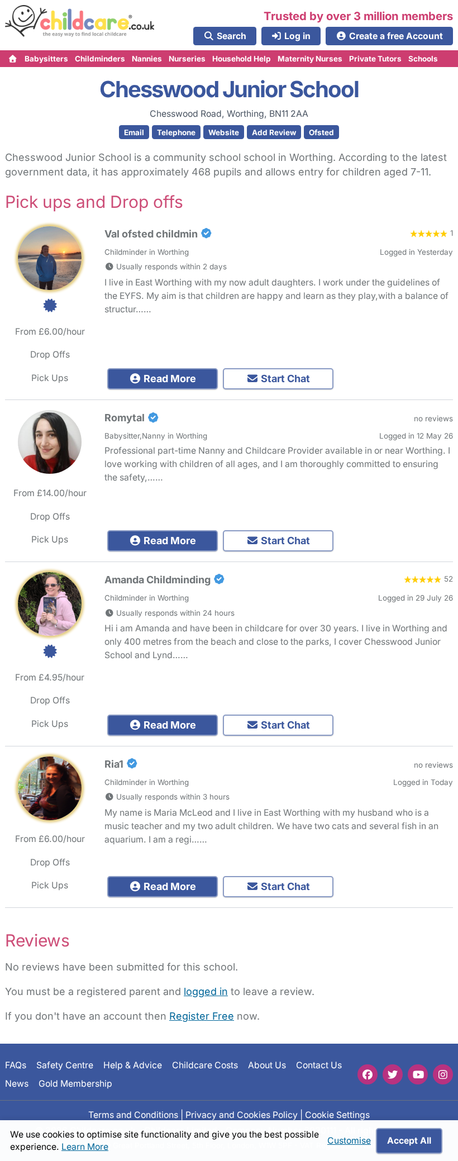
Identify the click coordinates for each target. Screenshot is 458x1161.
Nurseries (187, 58)
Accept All (409, 1140)
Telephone (176, 132)
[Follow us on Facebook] (367, 1074)
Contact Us (319, 1065)
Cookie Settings (337, 1115)
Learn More (84, 1146)
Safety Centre (64, 1065)
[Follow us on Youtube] (418, 1074)
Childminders (100, 58)
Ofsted (321, 132)
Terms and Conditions (133, 1115)
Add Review (274, 132)
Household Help (241, 58)
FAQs (15, 1065)
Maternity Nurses (310, 58)
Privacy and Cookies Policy (241, 1115)
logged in (206, 991)
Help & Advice (132, 1065)
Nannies (147, 58)
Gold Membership (75, 1083)
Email (134, 132)
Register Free (201, 1016)
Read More (168, 378)
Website (223, 132)
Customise (349, 1140)
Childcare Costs (205, 1065)
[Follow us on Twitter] (393, 1074)
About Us (267, 1065)
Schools (423, 58)
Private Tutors (375, 58)
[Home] (13, 58)
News (16, 1083)
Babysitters (46, 58)
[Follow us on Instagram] (443, 1074)
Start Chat (284, 378)
